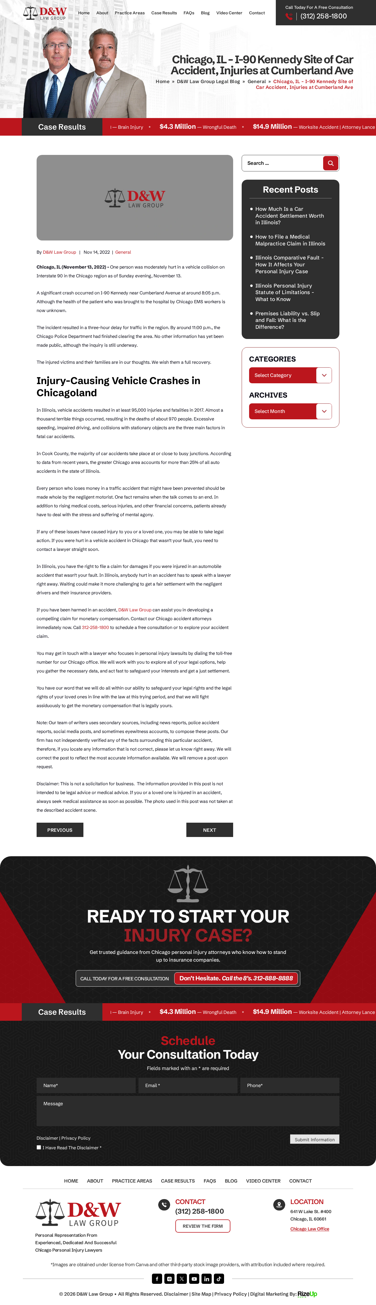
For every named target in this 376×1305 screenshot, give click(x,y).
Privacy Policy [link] (230, 1294)
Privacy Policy (76, 1138)
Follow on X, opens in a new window (182, 1279)
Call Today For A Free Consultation (124, 978)
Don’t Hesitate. (236, 978)
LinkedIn (206, 1279)
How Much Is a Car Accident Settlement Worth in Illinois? (289, 216)
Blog (205, 13)
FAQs (189, 13)
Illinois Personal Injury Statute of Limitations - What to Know (284, 292)
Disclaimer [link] (176, 1294)
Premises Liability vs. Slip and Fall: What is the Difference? (287, 320)
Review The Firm (203, 1226)
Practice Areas (130, 13)
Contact (257, 13)
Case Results (164, 13)
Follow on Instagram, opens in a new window (169, 1279)
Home (84, 13)
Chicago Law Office (309, 1229)
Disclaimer (47, 1138)
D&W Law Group (59, 252)
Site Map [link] (201, 1294)
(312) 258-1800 (324, 16)
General (123, 252)
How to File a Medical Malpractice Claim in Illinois (290, 240)
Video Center (229, 13)
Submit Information (315, 1139)
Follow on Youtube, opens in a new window (194, 1279)
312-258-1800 (95, 627)
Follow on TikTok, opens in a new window (219, 1279)
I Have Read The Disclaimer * (72, 1147)
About (102, 13)
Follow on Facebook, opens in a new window (157, 1279)
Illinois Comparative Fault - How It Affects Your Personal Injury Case (289, 264)
